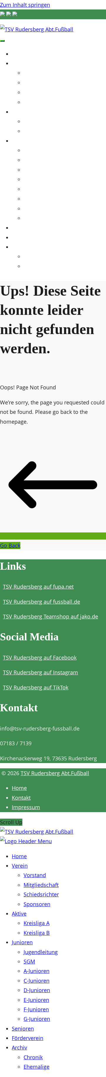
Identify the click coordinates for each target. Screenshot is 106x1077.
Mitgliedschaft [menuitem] (41, 884)
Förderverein (30, 237)
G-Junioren (35, 218)
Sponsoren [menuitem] (37, 904)
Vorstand (33, 73)
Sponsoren (35, 102)
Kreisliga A (35, 121)
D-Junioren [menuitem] (37, 990)
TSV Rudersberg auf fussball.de (41, 601)
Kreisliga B (35, 131)
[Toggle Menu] (2, 41)
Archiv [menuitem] (19, 1047)
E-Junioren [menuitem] (36, 999)
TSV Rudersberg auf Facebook (40, 657)
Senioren (25, 227)
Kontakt (21, 797)
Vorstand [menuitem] (35, 875)
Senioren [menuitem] (23, 1028)
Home (20, 53)
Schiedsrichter (38, 92)
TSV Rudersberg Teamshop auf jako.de (50, 616)
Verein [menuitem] (20, 865)
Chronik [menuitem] (33, 1057)
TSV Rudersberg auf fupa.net (38, 586)
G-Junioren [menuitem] (37, 1018)
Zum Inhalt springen (25, 4)
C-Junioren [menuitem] (36, 980)
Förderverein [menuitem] (27, 1038)
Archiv (21, 246)
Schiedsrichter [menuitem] (41, 894)
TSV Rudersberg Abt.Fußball (55, 773)
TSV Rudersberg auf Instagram (40, 672)
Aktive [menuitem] (19, 913)
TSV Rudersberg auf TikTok (35, 687)
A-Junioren (35, 170)
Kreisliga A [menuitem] (36, 923)
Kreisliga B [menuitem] (37, 932)
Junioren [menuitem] (22, 942)
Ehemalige (34, 266)
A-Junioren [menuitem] (36, 970)
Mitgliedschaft (39, 83)
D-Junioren (35, 189)
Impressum (26, 807)
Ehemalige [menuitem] (36, 1066)
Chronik (31, 257)
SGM (29, 160)
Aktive (21, 111)
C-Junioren (35, 179)
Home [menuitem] (19, 856)
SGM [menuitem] (29, 961)
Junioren (25, 140)
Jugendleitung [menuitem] (41, 951)
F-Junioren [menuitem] (36, 1009)
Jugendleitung (38, 150)
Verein (21, 63)
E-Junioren (35, 199)
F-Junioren (35, 209)
